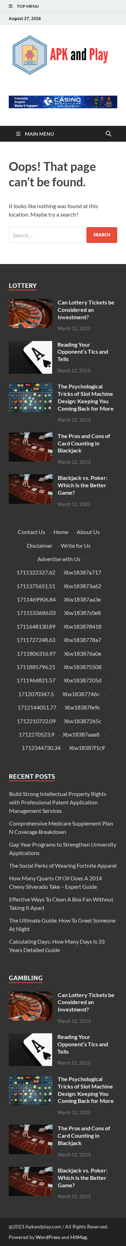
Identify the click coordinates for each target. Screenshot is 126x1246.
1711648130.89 (35, 626)
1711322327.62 (35, 572)
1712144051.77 (37, 707)
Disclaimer (39, 545)
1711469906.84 (36, 599)
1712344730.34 (41, 747)
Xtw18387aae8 (81, 734)
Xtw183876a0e (82, 653)
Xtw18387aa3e (82, 599)
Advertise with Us (58, 558)
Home (61, 531)
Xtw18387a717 (82, 572)
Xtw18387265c (82, 721)
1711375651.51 (35, 586)
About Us (88, 531)
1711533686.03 (36, 612)
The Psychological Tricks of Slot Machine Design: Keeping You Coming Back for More (86, 397)
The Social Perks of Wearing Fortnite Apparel (63, 865)
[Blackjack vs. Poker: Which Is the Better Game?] (30, 478)
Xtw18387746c (80, 694)
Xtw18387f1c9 (87, 747)
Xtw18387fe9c (82, 707)
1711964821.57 (35, 680)
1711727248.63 (35, 639)
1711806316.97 (36, 653)
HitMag (78, 1237)
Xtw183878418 (83, 626)
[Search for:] (63, 235)
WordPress (48, 1237)
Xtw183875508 (83, 666)
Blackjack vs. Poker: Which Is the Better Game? (82, 485)
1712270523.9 (36, 734)
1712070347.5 (36, 694)
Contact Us (31, 531)
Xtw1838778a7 (82, 639)
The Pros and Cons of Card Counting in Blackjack (84, 443)
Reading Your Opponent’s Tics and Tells (82, 351)
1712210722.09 (36, 721)
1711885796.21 (35, 666)
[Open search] (108, 134)
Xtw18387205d (83, 680)
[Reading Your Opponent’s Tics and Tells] (30, 345)
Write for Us (76, 545)
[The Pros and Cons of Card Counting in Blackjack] (30, 436)
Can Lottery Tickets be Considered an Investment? (86, 309)
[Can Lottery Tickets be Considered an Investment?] (30, 303)
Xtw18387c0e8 (82, 612)
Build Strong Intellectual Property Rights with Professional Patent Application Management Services (57, 802)
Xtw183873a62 (82, 586)
